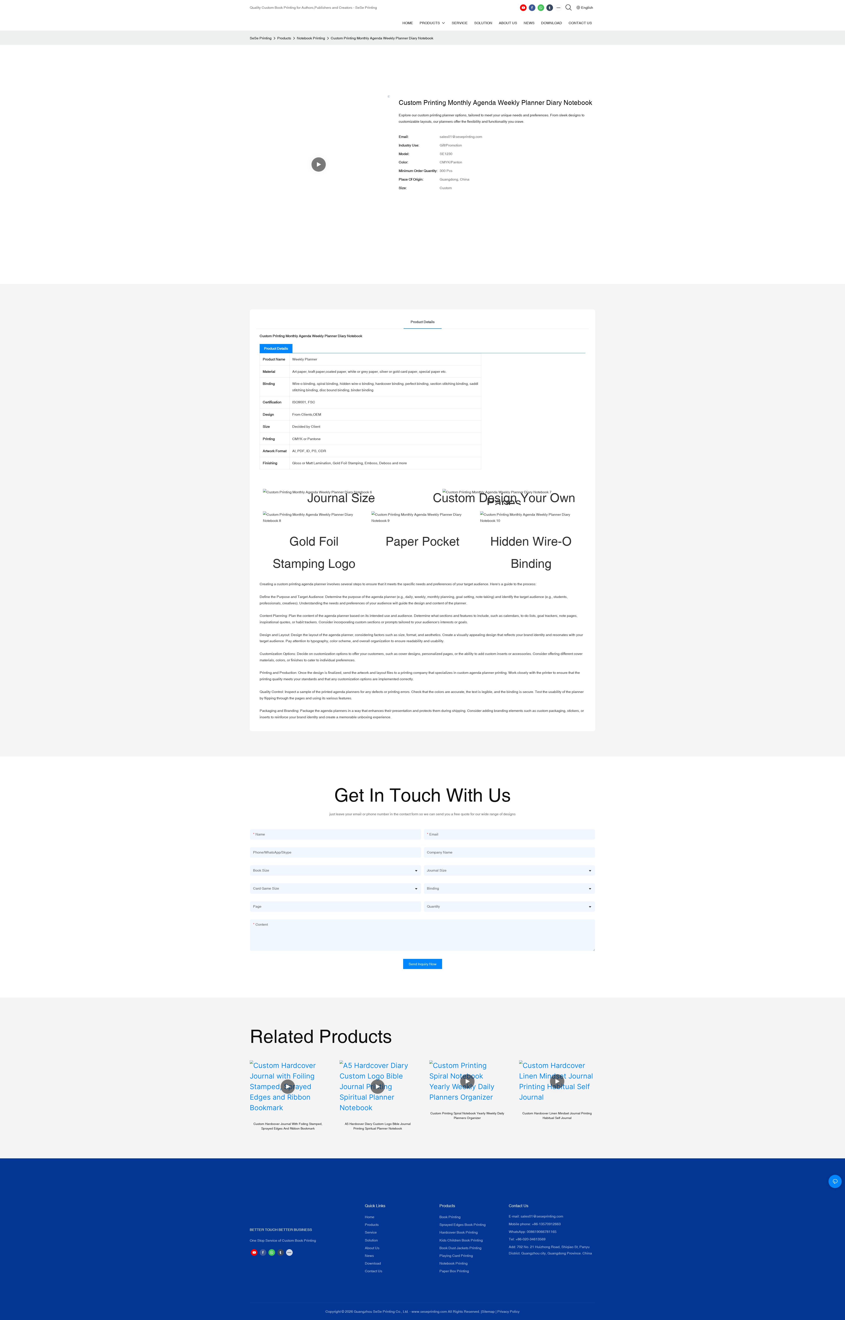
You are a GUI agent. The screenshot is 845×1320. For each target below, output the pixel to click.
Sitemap (488, 1311)
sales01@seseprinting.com (542, 1216)
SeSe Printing (261, 38)
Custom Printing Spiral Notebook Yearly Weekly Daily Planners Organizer (467, 1116)
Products (284, 38)
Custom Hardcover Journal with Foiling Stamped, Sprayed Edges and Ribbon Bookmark (288, 1126)
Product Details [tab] (423, 322)
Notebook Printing (311, 38)
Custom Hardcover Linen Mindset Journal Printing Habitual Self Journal (557, 1116)
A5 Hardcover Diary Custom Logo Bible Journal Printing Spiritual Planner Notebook (378, 1126)
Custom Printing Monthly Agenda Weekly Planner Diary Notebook (382, 38)
